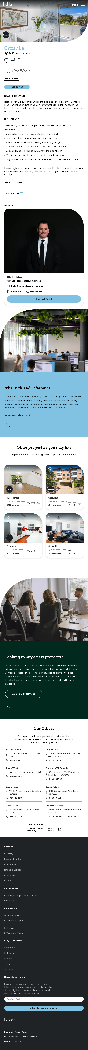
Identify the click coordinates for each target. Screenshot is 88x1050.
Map (7, 78)
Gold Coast (12, 805)
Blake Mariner (18, 277)
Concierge (9, 875)
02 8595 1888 (16, 776)
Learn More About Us (16, 415)
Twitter (7, 963)
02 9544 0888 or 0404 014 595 (63, 816)
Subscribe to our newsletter (44, 1008)
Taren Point (52, 786)
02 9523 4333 (36, 291)
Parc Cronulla (13, 749)
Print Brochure (13, 193)
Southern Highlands (57, 768)
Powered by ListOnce (13, 1041)
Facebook (9, 947)
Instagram (9, 953)
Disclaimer (8, 1032)
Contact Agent (44, 299)
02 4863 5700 (55, 779)
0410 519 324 (17, 291)
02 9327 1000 (55, 760)
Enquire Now (16, 87)
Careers (8, 880)
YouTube (8, 969)
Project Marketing (13, 859)
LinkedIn (8, 958)
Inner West (12, 768)
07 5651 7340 (16, 816)
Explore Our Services (24, 693)
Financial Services (13, 869)
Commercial (10, 864)
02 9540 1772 (55, 798)
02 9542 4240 (16, 798)
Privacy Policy (21, 1032)
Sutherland (12, 786)
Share (15, 78)
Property (8, 853)
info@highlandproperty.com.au (20, 895)
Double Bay (52, 749)
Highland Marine (55, 805)
